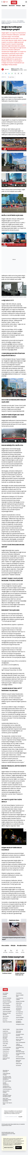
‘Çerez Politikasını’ (18, 1143)
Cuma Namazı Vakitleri (19, 998)
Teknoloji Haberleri (7, 1011)
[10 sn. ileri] (23, 179)
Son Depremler (19, 1012)
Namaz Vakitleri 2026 (19, 995)
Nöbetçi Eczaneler (20, 1001)
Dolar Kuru (5, 1018)
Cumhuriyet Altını (7, 1047)
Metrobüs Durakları (20, 1058)
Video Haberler (19, 1029)
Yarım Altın (5, 1043)
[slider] (14, 438)
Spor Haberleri (6, 1003)
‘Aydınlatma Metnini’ (8, 1144)
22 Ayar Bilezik (6, 1049)
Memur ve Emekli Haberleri (7, 1013)
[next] (25, 968)
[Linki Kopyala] (21, 73)
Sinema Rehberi (19, 1017)
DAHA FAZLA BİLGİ (8, 1147)
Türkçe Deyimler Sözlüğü (6, 1074)
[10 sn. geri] (4, 179)
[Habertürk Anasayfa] (14, 2)
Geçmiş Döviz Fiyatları (6, 1091)
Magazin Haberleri (7, 1002)
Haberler (3, 21)
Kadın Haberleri (6, 1009)
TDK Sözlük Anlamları (18, 1032)
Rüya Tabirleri (19, 1037)
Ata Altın (5, 1045)
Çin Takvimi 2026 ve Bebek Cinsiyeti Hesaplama (7, 1078)
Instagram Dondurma (18, 1022)
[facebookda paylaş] (3, 73)
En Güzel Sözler (19, 1056)
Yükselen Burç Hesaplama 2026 (7, 1086)
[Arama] (2, 2)
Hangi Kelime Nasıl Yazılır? (20, 1054)
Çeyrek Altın (5, 1041)
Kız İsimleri (18, 1065)
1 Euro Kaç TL (6, 1053)
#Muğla (13, 945)
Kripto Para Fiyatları (7, 1021)
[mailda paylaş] (15, 73)
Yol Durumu (18, 1015)
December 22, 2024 (16, 670)
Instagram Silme (20, 1024)
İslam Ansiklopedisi (20, 1042)
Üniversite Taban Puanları (20, 1035)
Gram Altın (5, 1040)
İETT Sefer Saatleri (7, 1081)
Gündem (4, 5)
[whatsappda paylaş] (12, 73)
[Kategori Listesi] (26, 2)
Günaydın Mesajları (5, 1037)
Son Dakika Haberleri (5, 994)
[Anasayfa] (5, 989)
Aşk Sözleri (5, 1035)
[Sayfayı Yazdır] (18, 73)
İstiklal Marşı (19, 1003)
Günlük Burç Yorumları (19, 1009)
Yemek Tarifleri (6, 1029)
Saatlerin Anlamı (7, 1033)
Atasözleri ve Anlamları (6, 1071)
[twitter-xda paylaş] (6, 73)
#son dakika (5, 945)
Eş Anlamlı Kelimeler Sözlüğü (20, 1051)
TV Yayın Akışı (19, 1019)
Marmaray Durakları (18, 1061)
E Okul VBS (18, 1005)
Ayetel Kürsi (5, 1031)
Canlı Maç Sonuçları (5, 1055)
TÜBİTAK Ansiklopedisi (19, 1045)
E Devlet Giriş (19, 1007)
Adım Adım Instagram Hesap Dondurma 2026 (7, 1095)
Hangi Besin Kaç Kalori (20, 1048)
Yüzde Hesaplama (7, 1089)
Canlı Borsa (19, 993)
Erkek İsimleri (19, 1063)
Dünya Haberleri (6, 1005)
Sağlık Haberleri (6, 1007)
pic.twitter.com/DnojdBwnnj (10, 665)
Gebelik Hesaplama (5, 1083)
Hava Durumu (19, 1013)
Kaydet (20, 1116)
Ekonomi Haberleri (7, 998)
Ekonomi (12, 5)
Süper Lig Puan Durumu (6, 1058)
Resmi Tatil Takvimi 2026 (7, 1103)
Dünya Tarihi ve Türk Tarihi (19, 1040)
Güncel (14, 21)
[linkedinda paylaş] (9, 73)
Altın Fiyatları (6, 1016)
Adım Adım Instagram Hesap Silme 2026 (7, 1100)
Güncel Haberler (6, 1000)
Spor (23, 5)
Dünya (18, 5)
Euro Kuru (5, 1020)
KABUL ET (18, 1147)
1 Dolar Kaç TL (6, 1051)
